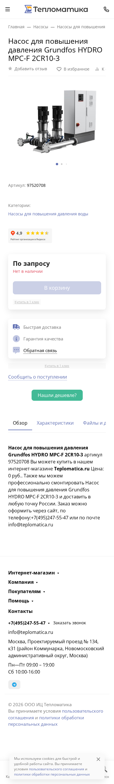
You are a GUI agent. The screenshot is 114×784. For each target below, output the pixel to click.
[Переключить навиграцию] (7, 9)
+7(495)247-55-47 (27, 623)
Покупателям (24, 591)
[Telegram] (14, 684)
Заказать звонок (69, 622)
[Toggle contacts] (106, 9)
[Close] (98, 759)
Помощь (18, 600)
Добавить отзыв (31, 68)
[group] (57, 126)
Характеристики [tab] (55, 423)
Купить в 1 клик (27, 302)
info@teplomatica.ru (30, 632)
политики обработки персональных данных (52, 774)
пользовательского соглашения (56, 769)
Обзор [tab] (20, 423)
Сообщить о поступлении (37, 377)
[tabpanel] (57, 486)
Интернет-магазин (31, 572)
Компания (21, 582)
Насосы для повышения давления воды (48, 214)
